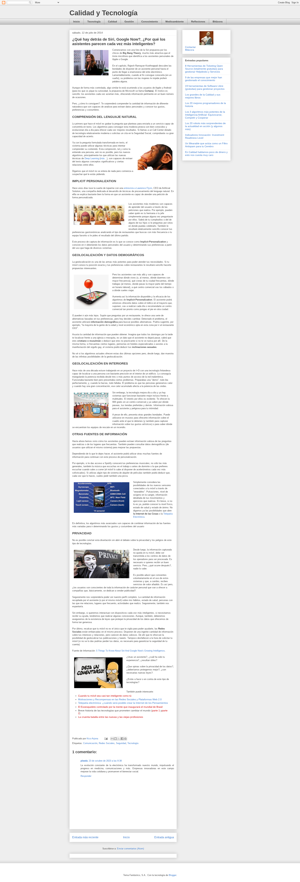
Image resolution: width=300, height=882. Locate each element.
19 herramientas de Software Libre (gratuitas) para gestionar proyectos (204, 87)
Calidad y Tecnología (103, 13)
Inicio (76, 21)
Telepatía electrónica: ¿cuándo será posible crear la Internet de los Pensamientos (123, 703)
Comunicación (90, 743)
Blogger (172, 875)
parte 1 (156, 710)
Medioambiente (174, 21)
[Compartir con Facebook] (122, 738)
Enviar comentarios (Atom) (130, 848)
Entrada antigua (164, 837)
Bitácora (218, 21)
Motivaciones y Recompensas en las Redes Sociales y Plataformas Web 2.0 (120, 699)
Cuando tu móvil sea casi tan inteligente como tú (104, 696)
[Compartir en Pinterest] (125, 738)
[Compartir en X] (118, 738)
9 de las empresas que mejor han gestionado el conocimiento (203, 79)
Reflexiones (198, 21)
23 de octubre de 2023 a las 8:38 (105, 760)
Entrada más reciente (85, 837)
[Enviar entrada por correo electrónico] (105, 738)
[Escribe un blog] (115, 738)
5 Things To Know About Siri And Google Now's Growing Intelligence (130, 650)
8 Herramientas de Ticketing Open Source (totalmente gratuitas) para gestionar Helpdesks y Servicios (204, 68)
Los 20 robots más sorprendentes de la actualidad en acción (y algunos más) (205, 126)
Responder (86, 776)
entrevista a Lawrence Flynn (138, 188)
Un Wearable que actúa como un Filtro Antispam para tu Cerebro (206, 145)
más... (103, 158)
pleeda (84, 760)
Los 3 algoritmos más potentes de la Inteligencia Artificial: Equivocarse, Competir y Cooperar (205, 114)
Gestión (129, 21)
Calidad (112, 21)
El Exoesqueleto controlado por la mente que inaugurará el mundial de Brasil (120, 707)
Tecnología (94, 21)
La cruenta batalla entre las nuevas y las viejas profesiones (110, 717)
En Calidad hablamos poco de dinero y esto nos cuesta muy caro (206, 153)
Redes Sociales (107, 743)
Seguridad (121, 743)
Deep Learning (92, 158)
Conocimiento (149, 21)
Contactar (190, 47)
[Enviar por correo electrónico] (112, 738)
